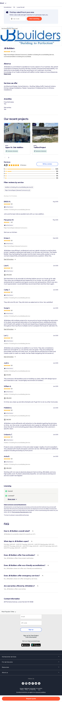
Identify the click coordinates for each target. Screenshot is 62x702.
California (26, 689)
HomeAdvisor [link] (8, 7)
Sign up (31, 629)
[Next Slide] (9, 158)
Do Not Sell (32, 689)
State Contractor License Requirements (15, 504)
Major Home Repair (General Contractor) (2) (17, 190)
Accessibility (39, 689)
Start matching (34, 19)
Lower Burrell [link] (20, 7)
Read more (7, 74)
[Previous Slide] (5, 158)
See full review (9, 259)
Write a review (47, 164)
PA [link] (14, 7)
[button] (17, 138)
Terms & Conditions (41, 692)
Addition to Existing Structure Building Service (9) (19, 187)
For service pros (7, 662)
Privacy (21, 689)
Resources (5, 667)
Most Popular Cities (8, 612)
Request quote (31, 698)
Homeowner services (9, 657)
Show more (11, 499)
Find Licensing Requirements (20, 512)
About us (5, 672)
